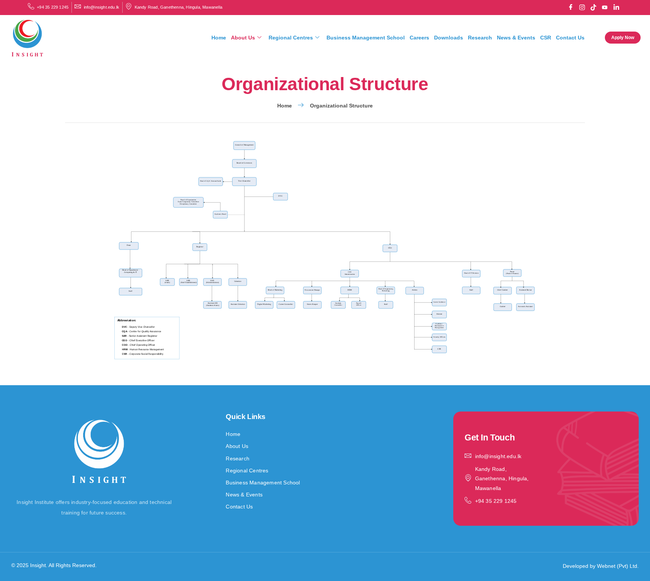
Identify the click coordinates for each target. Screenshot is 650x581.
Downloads (448, 38)
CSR (545, 38)
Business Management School (366, 38)
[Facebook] (570, 7)
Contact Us (570, 38)
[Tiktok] (593, 7)
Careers (419, 38)
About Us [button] (243, 38)
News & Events (516, 38)
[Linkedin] (616, 7)
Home (218, 38)
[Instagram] (582, 7)
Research (480, 38)
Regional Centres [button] (291, 38)
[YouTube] (605, 7)
